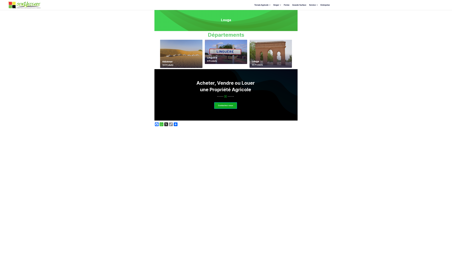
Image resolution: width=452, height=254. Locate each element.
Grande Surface (299, 5)
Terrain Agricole (261, 5)
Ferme (286, 5)
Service (312, 5)
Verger (276, 5)
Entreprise (325, 5)
